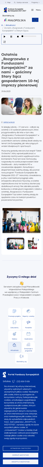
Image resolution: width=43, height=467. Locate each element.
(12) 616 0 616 (23, 381)
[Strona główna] (15, 10)
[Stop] (18, 37)
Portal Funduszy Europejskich (23, 374)
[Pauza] (11, 37)
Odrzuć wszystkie (20, 455)
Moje (8, 2)
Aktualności (10, 25)
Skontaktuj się (8, 15)
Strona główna (2, 25)
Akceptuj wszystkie (21, 462)
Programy (35, 2)
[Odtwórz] (5, 37)
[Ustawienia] (5, 42)
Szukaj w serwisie (22, 2)
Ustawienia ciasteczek (20, 448)
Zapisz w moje (9, 122)
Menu (38, 10)
